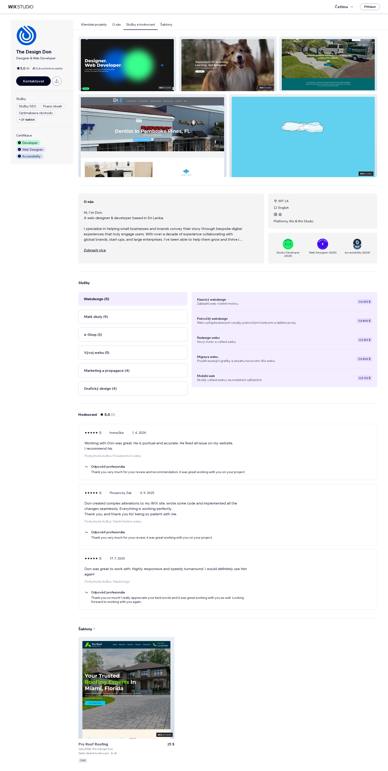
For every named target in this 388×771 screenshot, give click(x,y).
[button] (127, 63)
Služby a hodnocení (140, 24)
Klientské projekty (94, 24)
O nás (116, 24)
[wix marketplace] (20, 6)
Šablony (166, 24)
